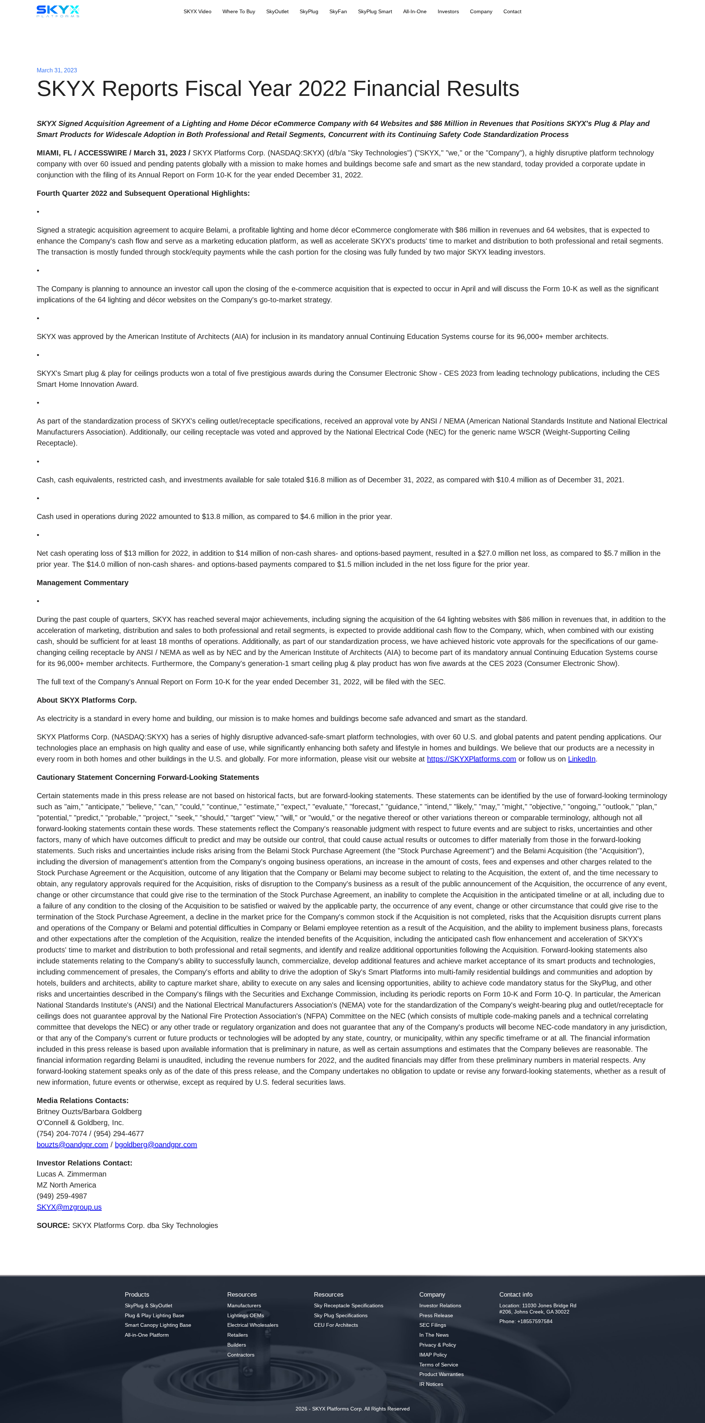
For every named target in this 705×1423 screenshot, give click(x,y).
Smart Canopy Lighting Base (158, 1325)
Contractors (240, 1355)
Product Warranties (441, 1374)
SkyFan (338, 11)
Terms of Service (438, 1365)
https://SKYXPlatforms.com (471, 759)
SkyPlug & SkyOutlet (148, 1305)
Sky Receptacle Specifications (348, 1305)
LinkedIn (582, 759)
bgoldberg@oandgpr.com (156, 1145)
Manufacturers (244, 1305)
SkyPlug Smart (375, 11)
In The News (434, 1335)
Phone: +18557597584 (526, 1321)
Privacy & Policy (437, 1345)
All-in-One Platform (147, 1335)
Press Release (436, 1315)
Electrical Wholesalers (252, 1325)
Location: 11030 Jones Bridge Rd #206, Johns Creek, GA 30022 (537, 1309)
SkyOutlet (277, 11)
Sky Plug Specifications (341, 1315)
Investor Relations (440, 1305)
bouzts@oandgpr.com (72, 1145)
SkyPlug (309, 11)
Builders (236, 1345)
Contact (512, 11)
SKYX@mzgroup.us (69, 1207)
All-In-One (415, 11)
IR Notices (431, 1384)
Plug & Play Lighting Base (154, 1315)
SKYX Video (198, 11)
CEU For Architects (336, 1325)
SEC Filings (432, 1325)
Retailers (237, 1335)
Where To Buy (239, 11)
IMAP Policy (433, 1355)
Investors (448, 11)
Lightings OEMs (245, 1315)
